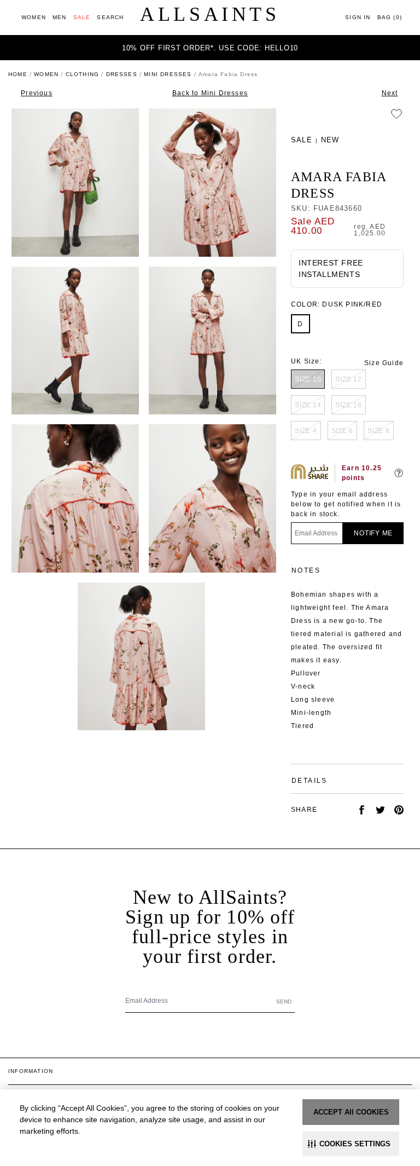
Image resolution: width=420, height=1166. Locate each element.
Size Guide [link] (384, 363)
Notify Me (373, 533)
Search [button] (110, 17)
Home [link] (17, 74)
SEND (283, 1001)
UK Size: (306, 361)
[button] (350, 1144)
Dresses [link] (121, 74)
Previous (36, 93)
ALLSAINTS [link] (209, 14)
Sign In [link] (357, 17)
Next (390, 93)
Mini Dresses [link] (167, 74)
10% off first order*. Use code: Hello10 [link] (210, 48)
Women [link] (46, 74)
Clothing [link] (83, 74)
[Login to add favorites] (396, 113)
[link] (33, 17)
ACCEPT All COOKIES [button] (351, 1112)
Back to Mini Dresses (210, 93)
